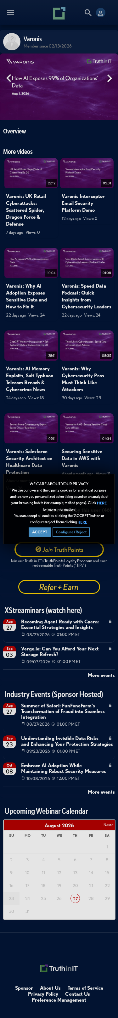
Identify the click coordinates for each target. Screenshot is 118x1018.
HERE (102, 503)
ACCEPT (39, 532)
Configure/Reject (71, 532)
